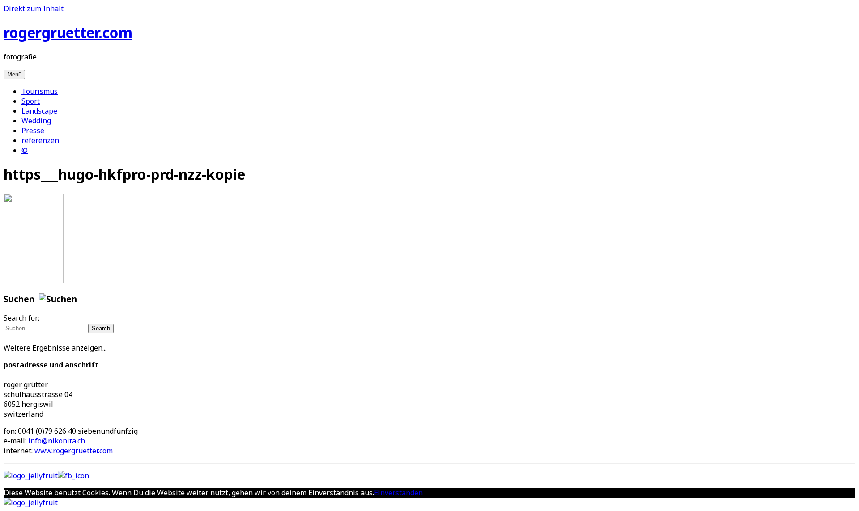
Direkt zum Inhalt (34, 8)
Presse (32, 130)
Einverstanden (398, 493)
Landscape (39, 111)
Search (101, 328)
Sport (30, 101)
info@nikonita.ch (56, 441)
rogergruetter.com (68, 32)
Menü (14, 74)
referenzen (40, 140)
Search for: (21, 318)
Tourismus (39, 91)
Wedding (36, 121)
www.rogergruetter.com (73, 451)
